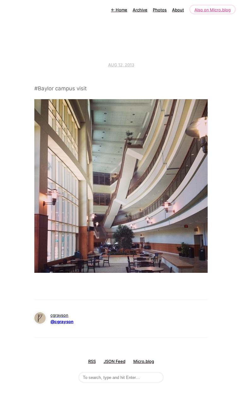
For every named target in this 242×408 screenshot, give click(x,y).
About (178, 9)
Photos (160, 9)
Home (119, 9)
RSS (92, 361)
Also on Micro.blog (212, 9)
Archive (140, 9)
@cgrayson (61, 321)
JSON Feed (114, 361)
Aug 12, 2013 (121, 64)
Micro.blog (143, 361)
